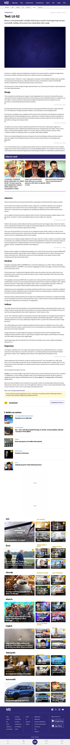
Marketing (37, 717)
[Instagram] (59, 709)
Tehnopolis (8, 12)
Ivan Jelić (10, 390)
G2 (25, 377)
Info (7, 717)
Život (7, 724)
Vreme (27, 724)
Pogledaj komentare (57, 402)
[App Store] (57, 726)
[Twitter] (56, 709)
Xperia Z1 (41, 377)
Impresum (37, 719)
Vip (20, 373)
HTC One (58, 377)
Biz (7, 722)
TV (26, 719)
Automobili (18, 726)
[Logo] (6, 3)
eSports (17, 722)
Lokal (16, 729)
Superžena (18, 719)
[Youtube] (63, 709)
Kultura (17, 717)
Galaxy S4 (49, 377)
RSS (35, 729)
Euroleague (18, 451)
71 (6, 403)
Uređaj (6, 373)
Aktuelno (39, 586)
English (8, 641)
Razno (7, 538)
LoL (7, 614)
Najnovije (15, 3)
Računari (54, 656)
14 (11, 428)
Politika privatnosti (40, 724)
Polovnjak (40, 683)
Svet (16, 462)
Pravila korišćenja (39, 722)
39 (11, 439)
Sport (8, 719)
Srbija (17, 439)
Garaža (54, 681)
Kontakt (36, 731)
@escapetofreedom (19, 390)
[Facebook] (52, 709)
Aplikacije (37, 726)
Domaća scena (41, 601)
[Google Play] (57, 721)
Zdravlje (9, 726)
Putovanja (9, 729)
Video (27, 717)
